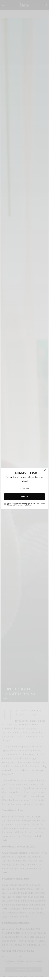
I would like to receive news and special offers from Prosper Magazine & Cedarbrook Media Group (26, 504)
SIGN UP (24, 496)
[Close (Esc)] (45, 471)
